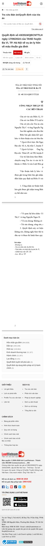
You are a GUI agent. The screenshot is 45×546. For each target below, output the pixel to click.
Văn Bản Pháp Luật (9, 534)
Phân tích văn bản (31, 393)
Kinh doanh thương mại (16, 352)
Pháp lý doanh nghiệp (33, 398)
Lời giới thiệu (9, 389)
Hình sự (10, 349)
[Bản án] (22, 3)
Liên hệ (6, 402)
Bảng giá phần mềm (11, 421)
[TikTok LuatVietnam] (15, 487)
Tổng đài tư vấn (30, 410)
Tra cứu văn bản (31, 389)
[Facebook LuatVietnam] (3, 487)
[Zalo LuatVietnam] (7, 487)
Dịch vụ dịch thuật (31, 402)
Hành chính (11, 356)
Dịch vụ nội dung (31, 406)
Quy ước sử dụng (10, 430)
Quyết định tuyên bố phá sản (18, 362)
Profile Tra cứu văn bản (12, 398)
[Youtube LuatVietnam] (11, 487)
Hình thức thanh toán (12, 425)
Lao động (10, 359)
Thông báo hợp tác (11, 445)
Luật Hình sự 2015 (8, 537)
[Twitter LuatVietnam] (19, 487)
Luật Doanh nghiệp (24, 534)
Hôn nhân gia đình (14, 343)
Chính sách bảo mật (11, 434)
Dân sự (10, 346)
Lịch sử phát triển (10, 393)
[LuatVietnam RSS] (24, 487)
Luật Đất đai (37, 534)
